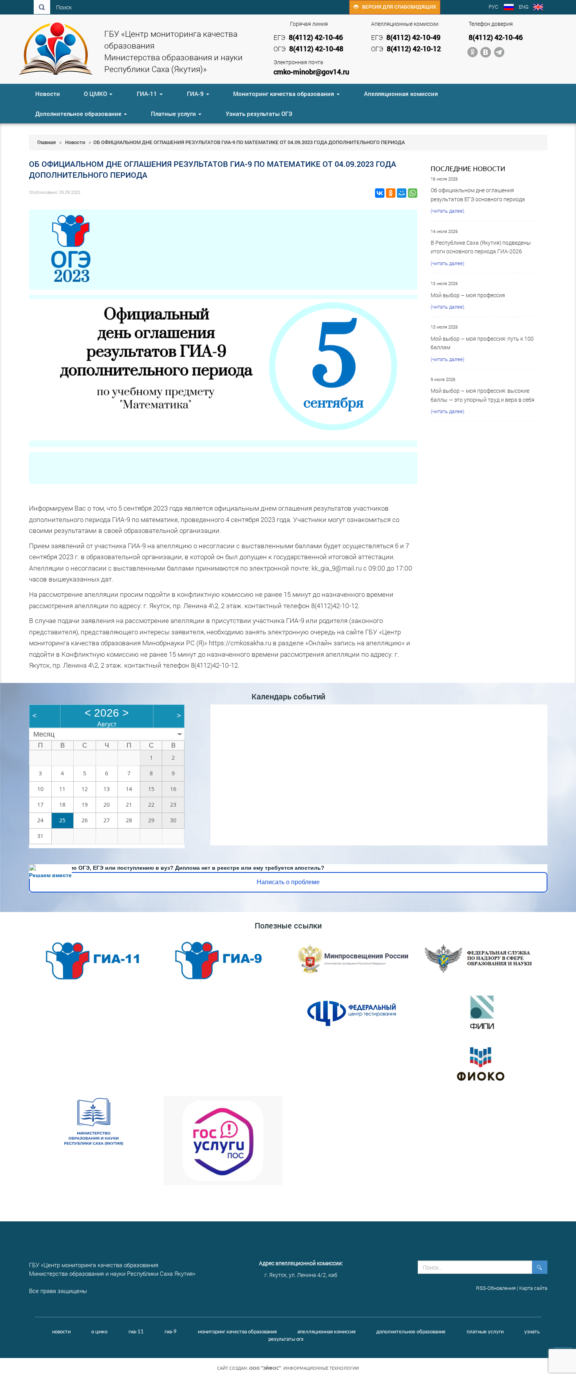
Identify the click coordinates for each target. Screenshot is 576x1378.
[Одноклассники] (390, 193)
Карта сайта (533, 1288)
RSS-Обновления (496, 1288)
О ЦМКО (96, 94)
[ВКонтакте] (379, 193)
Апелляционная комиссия (401, 94)
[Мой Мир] (401, 193)
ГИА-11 (148, 94)
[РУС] (509, 8)
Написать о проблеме (288, 882)
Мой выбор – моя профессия (468, 295)
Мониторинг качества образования (284, 94)
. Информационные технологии (304, 1368)
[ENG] (538, 8)
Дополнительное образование (79, 113)
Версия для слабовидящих (397, 7)
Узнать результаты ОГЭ (259, 113)
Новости (47, 94)
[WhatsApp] (412, 193)
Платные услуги (174, 113)
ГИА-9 (196, 94)
